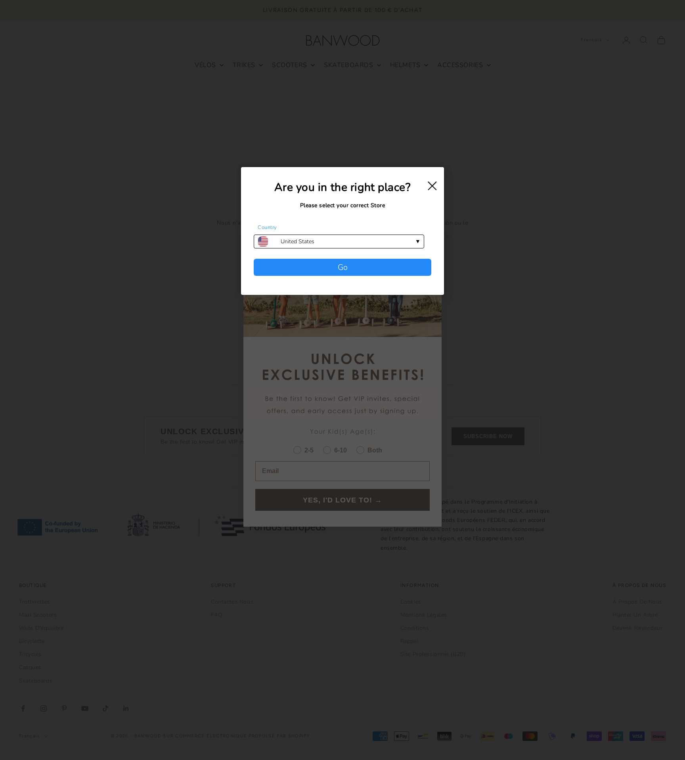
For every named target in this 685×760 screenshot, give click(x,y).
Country (267, 227)
